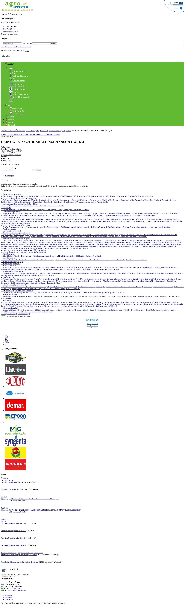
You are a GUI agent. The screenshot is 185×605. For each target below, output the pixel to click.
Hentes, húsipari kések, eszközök (110, 213)
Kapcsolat (10, 117)
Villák (74, 248)
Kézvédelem (121, 273)
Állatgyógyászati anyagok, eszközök (31, 196)
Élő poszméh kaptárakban (64, 279)
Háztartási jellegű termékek (11, 212)
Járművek (5, 233)
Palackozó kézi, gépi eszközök (163, 200)
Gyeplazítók (97, 242)
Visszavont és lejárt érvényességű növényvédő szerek (19, 555)
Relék (164, 310)
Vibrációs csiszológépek (43, 248)
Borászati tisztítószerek (61, 200)
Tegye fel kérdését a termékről (11, 155)
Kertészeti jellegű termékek (20, 233)
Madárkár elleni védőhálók (152, 235)
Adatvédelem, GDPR (8, 480)
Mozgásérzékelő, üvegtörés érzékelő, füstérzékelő (164, 287)
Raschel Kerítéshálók (83, 237)
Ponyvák (170, 273)
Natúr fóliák (51, 206)
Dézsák (15, 267)
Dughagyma (82, 302)
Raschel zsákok (113, 237)
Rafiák (87, 256)
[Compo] (15, 458)
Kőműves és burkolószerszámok (50, 244)
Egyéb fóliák (6, 206)
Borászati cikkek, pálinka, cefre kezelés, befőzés (18, 198)
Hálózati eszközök (30, 287)
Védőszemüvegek (47, 275)
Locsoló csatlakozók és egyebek (47, 260)
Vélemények (9, 176)
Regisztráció (19, 50)
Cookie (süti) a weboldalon (10, 489)
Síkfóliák (61, 206)
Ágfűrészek (6, 240)
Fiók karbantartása (18, 111)
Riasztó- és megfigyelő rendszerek (13, 285)
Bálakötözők (6, 256)
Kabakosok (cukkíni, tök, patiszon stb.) (77, 304)
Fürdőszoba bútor (8, 210)
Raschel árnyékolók (67, 237)
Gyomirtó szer (125, 279)
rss (6, 335)
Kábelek (115, 287)
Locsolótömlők (141, 260)
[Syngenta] (15, 446)
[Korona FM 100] (15, 363)
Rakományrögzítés (108, 221)
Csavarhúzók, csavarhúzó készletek (114, 240)
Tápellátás (75, 289)
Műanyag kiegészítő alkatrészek (164, 267)
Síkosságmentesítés (57, 215)
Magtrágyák (82, 296)
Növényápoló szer (47, 281)
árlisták (3, 521)
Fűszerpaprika (163, 302)
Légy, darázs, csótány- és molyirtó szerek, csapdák (41, 227)
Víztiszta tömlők (101, 202)
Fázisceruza (101, 310)
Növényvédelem (7, 277)
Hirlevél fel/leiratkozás (19, 114)
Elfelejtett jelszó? (6, 47)
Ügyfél (9, 105)
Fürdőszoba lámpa (22, 210)
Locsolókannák (89, 260)
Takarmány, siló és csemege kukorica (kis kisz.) (58, 306)
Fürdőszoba (6, 208)
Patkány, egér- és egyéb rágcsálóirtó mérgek (105, 227)
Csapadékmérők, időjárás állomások (67, 235)
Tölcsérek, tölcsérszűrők (81, 269)
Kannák (88, 267)
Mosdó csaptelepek (37, 210)
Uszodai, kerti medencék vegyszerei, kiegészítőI (98, 293)
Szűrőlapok (57, 202)
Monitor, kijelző (140, 287)
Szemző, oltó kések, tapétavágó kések (55, 246)
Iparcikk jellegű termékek (10, 217)
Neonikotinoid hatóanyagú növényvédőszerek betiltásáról (20, 562)
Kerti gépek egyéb (30, 244)
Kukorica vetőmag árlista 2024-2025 (13, 531)
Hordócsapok (113, 200)
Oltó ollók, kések (143, 244)
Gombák (173, 302)
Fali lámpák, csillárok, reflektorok (83, 310)
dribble (7, 343)
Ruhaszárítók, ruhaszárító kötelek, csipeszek (34, 215)
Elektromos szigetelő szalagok (44, 310)
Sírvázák (35, 269)
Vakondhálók (141, 237)
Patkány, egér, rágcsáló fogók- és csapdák (74, 227)
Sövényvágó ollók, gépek (31, 246)
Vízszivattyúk (82, 248)
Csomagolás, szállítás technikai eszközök (16, 204)
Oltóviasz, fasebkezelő (81, 281)
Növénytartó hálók (51, 237)
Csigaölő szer (37, 279)
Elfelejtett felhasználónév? (22, 47)
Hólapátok (119, 242)
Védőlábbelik (34, 275)
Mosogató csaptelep (8, 252)
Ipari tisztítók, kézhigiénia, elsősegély (102, 273)
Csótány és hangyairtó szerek (12, 227)
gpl (6, 344)
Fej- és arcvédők (56, 273)
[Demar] (15, 410)
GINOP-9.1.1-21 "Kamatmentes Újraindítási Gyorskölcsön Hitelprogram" (34, 499)
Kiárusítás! (11, 125)
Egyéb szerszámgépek (153, 240)
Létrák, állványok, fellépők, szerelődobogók (39, 221)
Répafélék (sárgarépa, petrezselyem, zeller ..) (149, 304)
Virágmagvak (88, 306)
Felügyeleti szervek (18, 81)
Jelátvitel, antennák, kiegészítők (99, 287)
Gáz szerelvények (127, 219)
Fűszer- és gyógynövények (147, 302)
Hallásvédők (68, 273)
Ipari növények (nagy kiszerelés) (51, 304)
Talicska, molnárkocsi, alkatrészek (153, 246)
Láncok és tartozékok (14, 221)
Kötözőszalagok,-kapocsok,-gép (42, 256)
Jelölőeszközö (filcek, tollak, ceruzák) (147, 219)
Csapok (46, 219)
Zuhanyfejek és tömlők (80, 210)
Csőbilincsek (76, 219)
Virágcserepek (113, 269)
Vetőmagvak (6, 300)
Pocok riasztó (95, 281)
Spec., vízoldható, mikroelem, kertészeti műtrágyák (134, 296)
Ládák (120, 267)
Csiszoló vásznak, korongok (60, 219)
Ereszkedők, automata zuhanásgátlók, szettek (55, 131)
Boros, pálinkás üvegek (79, 200)
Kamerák (123, 287)
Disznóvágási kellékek (45, 213)
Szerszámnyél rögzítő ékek (106, 246)
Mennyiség (4, 170)
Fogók (24, 242)
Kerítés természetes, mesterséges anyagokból (108, 235)
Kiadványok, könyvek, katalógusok (14, 250)
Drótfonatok (87, 219)
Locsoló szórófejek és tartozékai (71, 260)
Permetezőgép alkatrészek (171, 244)
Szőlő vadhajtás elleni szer (19, 283)
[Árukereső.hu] (92, 321)
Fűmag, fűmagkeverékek (127, 302)
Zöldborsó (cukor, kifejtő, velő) (105, 306)
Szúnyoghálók (71, 215)
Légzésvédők (148, 273)
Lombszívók (89, 244)
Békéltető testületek (18, 89)
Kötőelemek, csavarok (170, 219)
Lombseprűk (78, 244)
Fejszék (17, 242)
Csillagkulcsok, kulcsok (136, 240)
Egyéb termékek (43, 273)
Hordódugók (124, 200)
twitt (6, 341)
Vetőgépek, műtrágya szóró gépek (21, 248)
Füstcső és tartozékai (112, 219)
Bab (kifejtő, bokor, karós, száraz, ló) (14, 302)
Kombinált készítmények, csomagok (155, 279)
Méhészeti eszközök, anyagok (12, 262)
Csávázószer (26, 279)
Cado (8, 147)
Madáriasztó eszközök (133, 235)
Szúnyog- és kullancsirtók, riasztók (134, 227)
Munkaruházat (160, 273)
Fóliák (34, 204)
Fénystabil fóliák (39, 206)
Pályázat (4, 497)
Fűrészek (77, 242)
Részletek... (5, 508)
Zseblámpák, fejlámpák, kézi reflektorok (37, 312)
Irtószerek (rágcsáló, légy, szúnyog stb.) (15, 225)
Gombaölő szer (91, 279)
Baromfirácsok (51, 196)
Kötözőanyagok (7, 254)
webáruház (9, 597)
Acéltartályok (6, 200)
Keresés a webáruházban (10, 130)
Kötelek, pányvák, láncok (104, 196)
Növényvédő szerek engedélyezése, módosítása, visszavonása (22, 553)
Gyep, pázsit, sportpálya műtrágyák (44, 296)
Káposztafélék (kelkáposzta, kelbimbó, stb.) (107, 304)
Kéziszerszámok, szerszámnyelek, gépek (15, 239)
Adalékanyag (6, 279)
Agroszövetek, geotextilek (11, 235)
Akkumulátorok (17, 287)
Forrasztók (32, 242)
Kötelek (15, 256)
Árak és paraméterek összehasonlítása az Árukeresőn (92, 325)
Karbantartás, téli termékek (11, 231)
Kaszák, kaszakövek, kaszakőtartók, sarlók (166, 242)
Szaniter (119, 221)
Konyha (42, 250)
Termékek (15, 92)
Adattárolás (6, 287)
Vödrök (12, 223)
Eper (90, 302)
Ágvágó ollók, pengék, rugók (22, 240)
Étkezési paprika (111, 302)
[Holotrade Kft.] (15, 470)
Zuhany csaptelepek (64, 210)
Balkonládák (6, 267)
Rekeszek (27, 269)
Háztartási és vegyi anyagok (87, 213)
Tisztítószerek (96, 215)
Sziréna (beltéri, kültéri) (62, 289)
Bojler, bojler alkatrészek (33, 219)
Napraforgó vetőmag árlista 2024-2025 (14, 523)
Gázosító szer (79, 279)
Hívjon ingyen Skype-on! (10, 34)
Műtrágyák (111, 296)
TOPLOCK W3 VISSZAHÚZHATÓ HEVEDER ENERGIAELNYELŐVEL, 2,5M (30, 135)
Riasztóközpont (29, 289)
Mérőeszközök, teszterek (151, 310)
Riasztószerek (159, 281)
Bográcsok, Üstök (30, 213)
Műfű (20, 237)
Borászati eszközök (44, 200)
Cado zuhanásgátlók (32, 131)
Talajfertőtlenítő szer (37, 283)
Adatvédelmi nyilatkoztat (19, 94)
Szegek (127, 221)
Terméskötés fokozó (53, 283)
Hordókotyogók (135, 200)
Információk (11, 68)
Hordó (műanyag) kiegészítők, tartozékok (34, 267)
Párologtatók (12, 215)
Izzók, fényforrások (114, 310)
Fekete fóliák (27, 206)
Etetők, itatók (89, 196)
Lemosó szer (174, 279)
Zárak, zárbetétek (23, 223)
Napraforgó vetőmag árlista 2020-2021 (14, 545)
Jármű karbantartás (8, 229)
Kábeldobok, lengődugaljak (132, 310)
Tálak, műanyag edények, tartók (51, 269)
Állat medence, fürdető (9, 196)
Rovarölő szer (171, 281)
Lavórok (127, 267)
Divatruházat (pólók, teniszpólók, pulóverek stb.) (18, 293)
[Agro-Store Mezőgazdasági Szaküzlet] (17, 10)
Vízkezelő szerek (135, 215)
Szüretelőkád (36, 202)
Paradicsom (128, 304)
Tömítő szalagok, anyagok (141, 221)
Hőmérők (126, 213)
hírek (11, 101)
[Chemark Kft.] (15, 398)
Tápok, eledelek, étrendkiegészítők (127, 196)
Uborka (79, 306)
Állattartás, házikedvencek (11, 194)
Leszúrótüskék (29, 260)
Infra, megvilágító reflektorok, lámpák (52, 287)
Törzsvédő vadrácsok (98, 269)
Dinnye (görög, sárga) (68, 302)
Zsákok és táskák (148, 215)
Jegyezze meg (27, 43)
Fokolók (103, 200)
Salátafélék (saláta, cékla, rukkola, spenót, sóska (24, 306)
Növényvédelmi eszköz (63, 281)
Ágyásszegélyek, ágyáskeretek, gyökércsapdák (37, 235)
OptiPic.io (29, 316)
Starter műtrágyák (159, 296)
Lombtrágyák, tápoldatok (67, 296)
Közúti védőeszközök (134, 273)
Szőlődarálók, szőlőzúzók (21, 202)
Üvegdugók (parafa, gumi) (84, 202)
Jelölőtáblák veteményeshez (73, 267)
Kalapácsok (145, 242)
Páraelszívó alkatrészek (37, 252)
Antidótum (16, 279)
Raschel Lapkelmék (99, 237)
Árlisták (10, 122)
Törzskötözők (96, 256)
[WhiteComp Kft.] (15, 375)
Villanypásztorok (146, 196)
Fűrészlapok (87, 242)
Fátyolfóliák (17, 206)
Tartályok (67, 269)
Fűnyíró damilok (43, 242)
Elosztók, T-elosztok (63, 310)
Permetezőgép (155, 244)
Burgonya (55, 302)
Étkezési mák (98, 302)
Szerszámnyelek (123, 246)
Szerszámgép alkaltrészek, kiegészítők (82, 246)
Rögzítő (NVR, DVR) (44, 289)
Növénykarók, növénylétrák (33, 237)
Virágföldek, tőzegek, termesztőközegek (15, 314)
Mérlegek (99, 244)
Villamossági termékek (9, 308)
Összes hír (4, 478)
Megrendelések (17, 108)
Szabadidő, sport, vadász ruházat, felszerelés (17, 291)
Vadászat (120, 293)
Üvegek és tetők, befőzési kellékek (115, 215)
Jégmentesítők (86, 235)
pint (6, 337)
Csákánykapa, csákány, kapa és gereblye (66, 240)
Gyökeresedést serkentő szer (108, 279)
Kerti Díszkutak (16, 260)
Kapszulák (147, 200)
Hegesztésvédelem (81, 273)
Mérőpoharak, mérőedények (141, 267)
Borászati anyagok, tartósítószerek (24, 200)
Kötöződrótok (25, 256)
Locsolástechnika (8, 258)
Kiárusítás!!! (33, 250)
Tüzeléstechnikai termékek (161, 221)
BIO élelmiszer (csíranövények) (39, 302)
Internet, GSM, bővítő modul (76, 287)
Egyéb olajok (98, 219)
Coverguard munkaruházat (27, 273)
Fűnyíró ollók (67, 242)
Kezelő (130, 287)
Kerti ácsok (96, 267)
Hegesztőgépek (108, 242)
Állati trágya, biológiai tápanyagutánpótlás (16, 296)
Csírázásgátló (48, 279)
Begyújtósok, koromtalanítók (12, 213)
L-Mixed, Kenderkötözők (64, 256)
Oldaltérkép (9, 599)
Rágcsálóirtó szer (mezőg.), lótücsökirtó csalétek (118, 281)
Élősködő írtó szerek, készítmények (70, 196)
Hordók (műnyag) (56, 267)
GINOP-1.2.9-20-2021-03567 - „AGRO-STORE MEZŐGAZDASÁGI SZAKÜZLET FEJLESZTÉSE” (45, 510)
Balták (47, 240)
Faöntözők (5, 260)
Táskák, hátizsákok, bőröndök (17, 275)
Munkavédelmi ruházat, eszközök (13, 271)
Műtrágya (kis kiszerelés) (96, 296)
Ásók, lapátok (38, 240)
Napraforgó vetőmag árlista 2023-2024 (14, 538)
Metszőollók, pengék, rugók (125, 244)
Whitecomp (47, 603)
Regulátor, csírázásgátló (144, 281)
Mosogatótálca (22, 252)
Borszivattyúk (93, 200)
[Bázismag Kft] (15, 434)
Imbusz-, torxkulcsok (132, 242)
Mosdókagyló (50, 210)
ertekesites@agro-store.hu (10, 31)
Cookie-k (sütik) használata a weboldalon (17, 85)
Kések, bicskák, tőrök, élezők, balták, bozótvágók (54, 293)
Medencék (76, 293)
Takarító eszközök (84, 215)
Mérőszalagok (109, 244)
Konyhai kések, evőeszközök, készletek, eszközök (149, 213)
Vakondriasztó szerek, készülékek (159, 227)
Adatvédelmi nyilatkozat (9, 482)
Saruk (170, 310)
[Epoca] (15, 422)
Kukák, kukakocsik (109, 267)
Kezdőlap (10, 64)
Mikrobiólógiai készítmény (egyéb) (27, 281)
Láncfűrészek (67, 244)
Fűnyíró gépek (56, 242)
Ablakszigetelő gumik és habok (12, 219)
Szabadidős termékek (127, 237)
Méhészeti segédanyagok (10, 264)
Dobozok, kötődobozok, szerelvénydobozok (17, 310)
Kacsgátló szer (136, 279)
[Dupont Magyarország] (15, 386)
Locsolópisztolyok (102, 260)
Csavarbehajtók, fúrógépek (91, 240)
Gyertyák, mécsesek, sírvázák (65, 213)
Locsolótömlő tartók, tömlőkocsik (122, 260)
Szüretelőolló (135, 246)
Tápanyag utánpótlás (9, 294)
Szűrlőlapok (47, 202)
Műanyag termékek (8, 266)
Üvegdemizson (68, 202)
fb (6, 339)
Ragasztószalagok (94, 221)
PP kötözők (79, 256)
